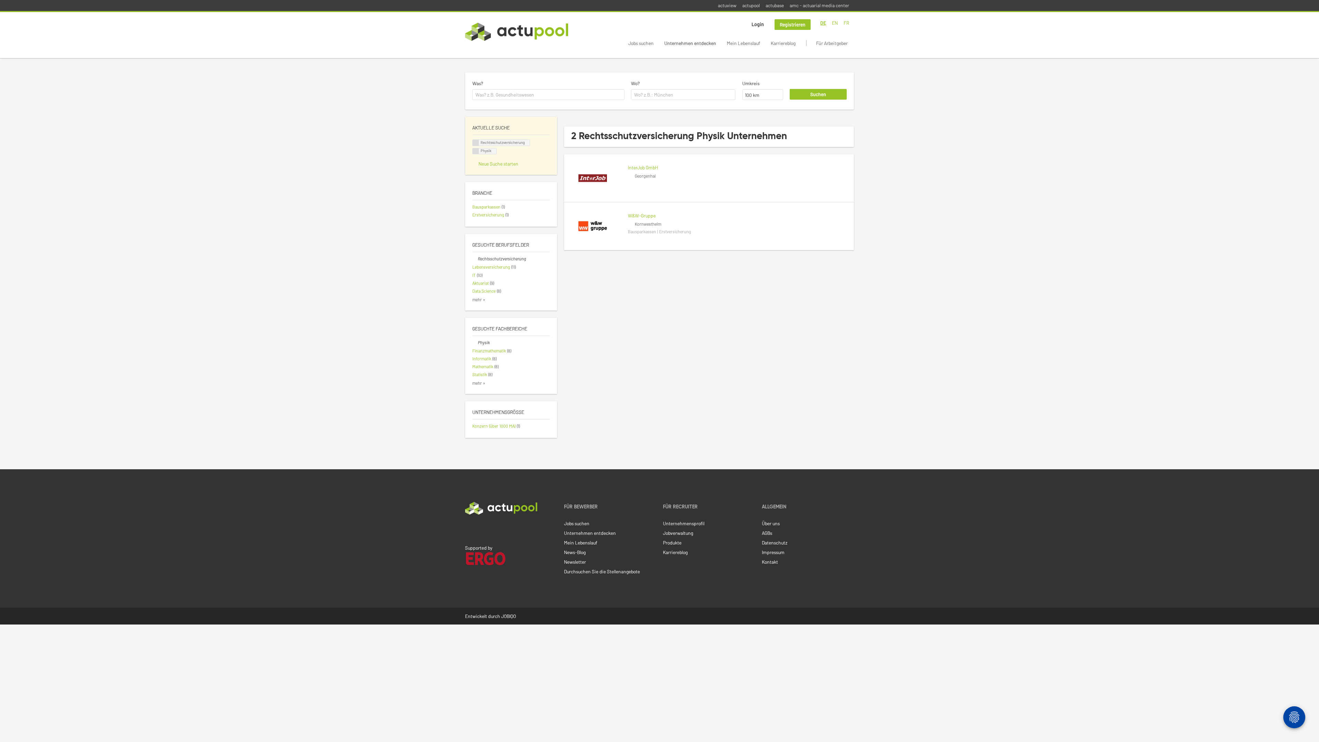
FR (846, 23)
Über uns (771, 523)
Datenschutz (774, 543)
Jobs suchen (641, 43)
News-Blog (575, 552)
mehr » (478, 299)
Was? (477, 83)
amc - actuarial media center (819, 5)
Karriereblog (783, 43)
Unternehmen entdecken (690, 43)
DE (823, 23)
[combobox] (548, 94)
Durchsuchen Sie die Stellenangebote (602, 571)
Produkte (672, 543)
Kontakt (770, 562)
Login (758, 24)
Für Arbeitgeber (832, 43)
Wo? (635, 83)
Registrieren (792, 24)
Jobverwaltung (678, 533)
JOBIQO (508, 616)
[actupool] (516, 32)
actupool (751, 5)
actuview (727, 5)
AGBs (767, 533)
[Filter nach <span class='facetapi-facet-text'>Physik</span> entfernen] (476, 151)
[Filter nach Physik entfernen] (475, 342)
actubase (775, 5)
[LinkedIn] (469, 529)
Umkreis (750, 83)
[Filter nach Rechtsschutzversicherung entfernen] (475, 258)
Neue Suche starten (498, 164)
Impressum (773, 552)
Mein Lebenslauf (743, 43)
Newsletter (575, 562)
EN (835, 23)
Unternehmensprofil (683, 523)
